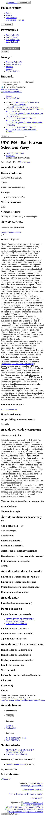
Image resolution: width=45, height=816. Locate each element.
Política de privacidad (17, 794)
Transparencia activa (35, 794)
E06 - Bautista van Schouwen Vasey (25, 107)
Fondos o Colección (14, 62)
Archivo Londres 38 (9, 409)
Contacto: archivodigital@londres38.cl (32, 784)
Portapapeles (7, 24)
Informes (9, 726)
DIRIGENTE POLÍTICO (16, 624)
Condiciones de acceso (15, 20)
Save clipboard (12, 42)
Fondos (9, 96)
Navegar (5, 51)
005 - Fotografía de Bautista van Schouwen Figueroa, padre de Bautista (21, 128)
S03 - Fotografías (19, 105)
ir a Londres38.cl (10, 48)
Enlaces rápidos (24, 2)
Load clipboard (12, 37)
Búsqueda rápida (12, 98)
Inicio (8, 13)
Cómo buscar (11, 18)
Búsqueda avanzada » (9, 89)
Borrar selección (12, 35)
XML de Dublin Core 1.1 (16, 738)
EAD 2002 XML (13, 740)
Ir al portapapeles (13, 40)
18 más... (9, 132)
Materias (9, 67)
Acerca (9, 15)
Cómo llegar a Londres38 (33, 790)
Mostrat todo (25, 162)
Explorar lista (11, 728)
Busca (14, 87)
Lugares (9, 69)
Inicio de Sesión (36, 798)
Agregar (10, 716)
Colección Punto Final (15, 153)
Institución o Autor (13, 64)
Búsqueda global (10, 85)
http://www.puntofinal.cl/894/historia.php (18, 364)
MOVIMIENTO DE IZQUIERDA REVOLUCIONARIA (20, 620)
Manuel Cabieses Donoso (11, 232)
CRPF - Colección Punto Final (26, 102)
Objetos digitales (12, 71)
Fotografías (10, 155)
